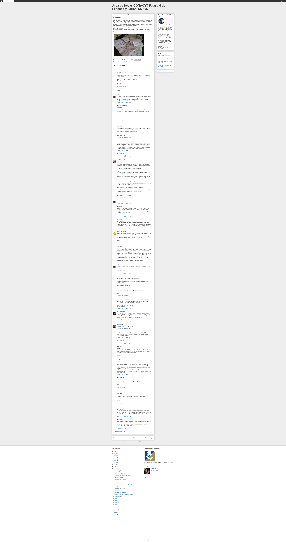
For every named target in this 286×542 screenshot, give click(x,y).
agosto (116, 498)
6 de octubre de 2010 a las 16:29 (124, 203)
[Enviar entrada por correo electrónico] (132, 59)
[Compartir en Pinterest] (140, 60)
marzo (116, 506)
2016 (115, 457)
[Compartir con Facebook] (139, 60)
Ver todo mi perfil (154, 470)
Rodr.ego (119, 94)
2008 (115, 514)
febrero (116, 508)
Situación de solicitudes (119, 477)
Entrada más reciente (119, 438)
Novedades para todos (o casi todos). (122, 475)
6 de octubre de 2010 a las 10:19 (124, 102)
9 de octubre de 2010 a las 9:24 (123, 343)
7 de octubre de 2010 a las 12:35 (124, 242)
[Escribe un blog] (136, 60)
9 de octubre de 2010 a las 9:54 (123, 374)
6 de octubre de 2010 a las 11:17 (124, 137)
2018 (115, 453)
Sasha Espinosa (120, 231)
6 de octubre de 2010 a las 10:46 (124, 124)
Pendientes (116, 490)
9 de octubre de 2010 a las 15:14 (124, 405)
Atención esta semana (119, 486)
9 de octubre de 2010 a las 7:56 (123, 328)
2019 (115, 451)
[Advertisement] (123, 526)
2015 (115, 459)
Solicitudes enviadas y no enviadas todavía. (124, 494)
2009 (115, 512)
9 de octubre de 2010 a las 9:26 (123, 357)
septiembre (117, 496)
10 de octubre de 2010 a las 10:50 (124, 416)
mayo (116, 502)
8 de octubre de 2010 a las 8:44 (123, 295)
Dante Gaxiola (120, 311)
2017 (115, 455)
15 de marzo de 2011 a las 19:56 (124, 428)
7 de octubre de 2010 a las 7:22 (123, 228)
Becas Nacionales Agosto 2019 (165, 58)
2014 (115, 460)
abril (116, 504)
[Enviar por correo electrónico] (134, 60)
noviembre (117, 470)
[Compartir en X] (137, 60)
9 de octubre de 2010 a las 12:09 (124, 389)
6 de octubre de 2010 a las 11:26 (124, 150)
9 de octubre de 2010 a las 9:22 (123, 337)
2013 (115, 462)
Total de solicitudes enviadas (120, 492)
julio (116, 500)
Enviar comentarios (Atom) (136, 441)
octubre (116, 471)
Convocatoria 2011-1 (122, 61)
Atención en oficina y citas (164, 55)
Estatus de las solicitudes (120, 479)
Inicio (134, 438)
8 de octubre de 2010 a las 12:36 (124, 308)
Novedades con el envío (119, 488)
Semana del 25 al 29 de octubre (121, 481)
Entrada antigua (149, 438)
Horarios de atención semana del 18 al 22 (123, 484)
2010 (115, 468)
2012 (115, 464)
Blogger (152, 539)
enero (116, 509)
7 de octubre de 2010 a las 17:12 (124, 262)
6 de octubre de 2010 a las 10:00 (124, 92)
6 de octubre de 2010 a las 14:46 (124, 156)
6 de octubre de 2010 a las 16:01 (124, 197)
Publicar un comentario (120, 431)
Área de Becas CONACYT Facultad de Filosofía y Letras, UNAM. (138, 7)
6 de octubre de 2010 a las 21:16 (124, 216)
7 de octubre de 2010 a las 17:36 (124, 273)
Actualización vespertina (119, 473)
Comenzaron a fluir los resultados (121, 483)
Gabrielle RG (120, 159)
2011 (115, 466)
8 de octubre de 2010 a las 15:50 (124, 321)
